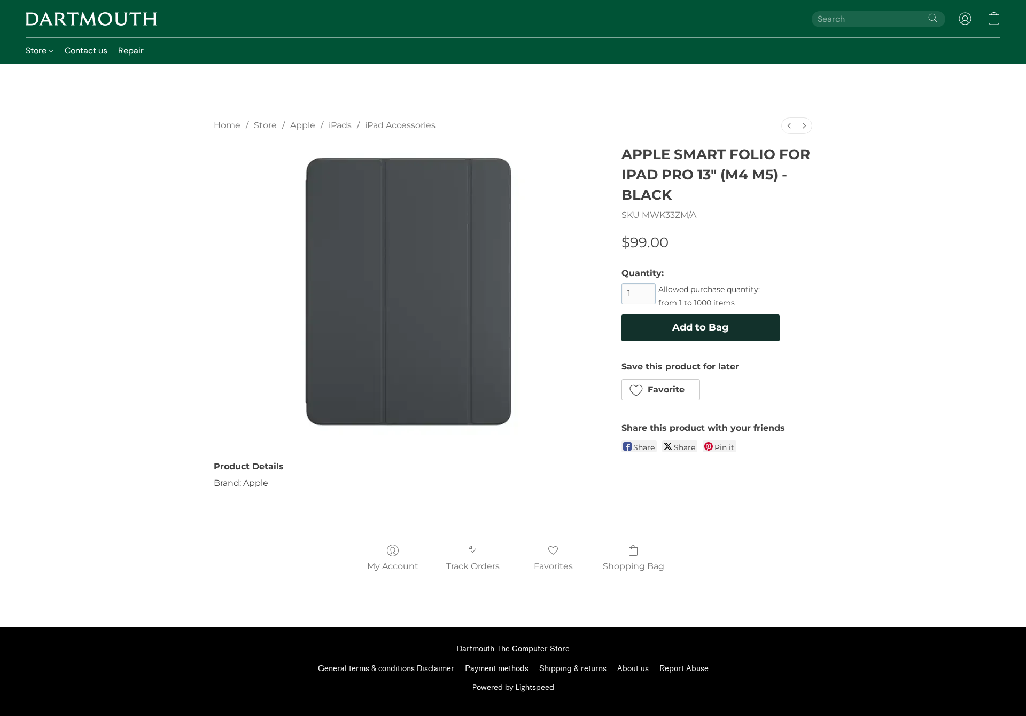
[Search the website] (933, 18)
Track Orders (473, 566)
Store (37, 50)
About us (633, 668)
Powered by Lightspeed (513, 687)
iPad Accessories (400, 125)
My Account (392, 566)
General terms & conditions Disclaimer (386, 668)
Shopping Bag (633, 566)
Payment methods (496, 668)
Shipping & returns (573, 668)
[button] (91, 18)
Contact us (86, 50)
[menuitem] (789, 125)
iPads (340, 125)
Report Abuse (684, 668)
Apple (302, 125)
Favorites (553, 566)
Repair (131, 50)
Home (227, 125)
